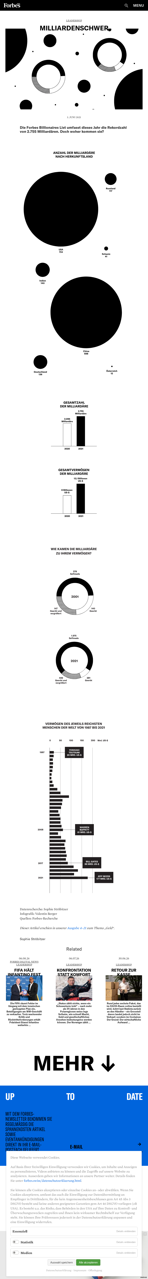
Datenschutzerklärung (58, 1270)
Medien (26, 1253)
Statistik (27, 1242)
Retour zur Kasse (123, 972)
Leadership (74, 20)
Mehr (63, 1062)
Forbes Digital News (24, 961)
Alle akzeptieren (88, 1262)
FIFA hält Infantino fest (24, 972)
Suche (126, 5)
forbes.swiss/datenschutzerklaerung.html (52, 1180)
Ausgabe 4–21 (76, 928)
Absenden (136, 1144)
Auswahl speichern (61, 1262)
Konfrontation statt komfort (74, 972)
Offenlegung (95, 1270)
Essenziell (19, 1231)
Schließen (145, 1234)
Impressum (79, 1270)
